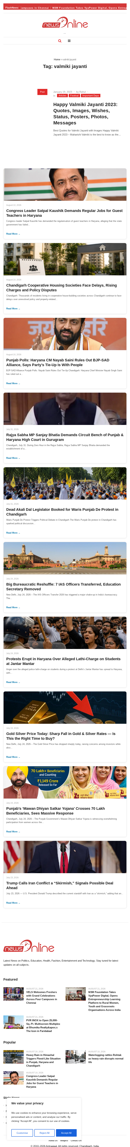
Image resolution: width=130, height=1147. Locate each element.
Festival (74, 95)
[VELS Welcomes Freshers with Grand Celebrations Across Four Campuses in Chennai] (13, 994)
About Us (53, 1140)
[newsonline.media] (65, 22)
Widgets (64, 1140)
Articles (62, 95)
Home (57, 59)
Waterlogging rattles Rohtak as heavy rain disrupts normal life (105, 1059)
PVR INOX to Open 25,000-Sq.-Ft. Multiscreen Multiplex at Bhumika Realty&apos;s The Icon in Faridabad (43, 1025)
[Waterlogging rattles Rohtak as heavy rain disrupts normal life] (76, 1057)
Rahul (82, 91)
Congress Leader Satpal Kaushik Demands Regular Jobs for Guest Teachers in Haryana (42, 1081)
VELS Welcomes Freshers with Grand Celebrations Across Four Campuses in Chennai (41, 997)
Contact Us (76, 1140)
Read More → (13, 234)
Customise (22, 1133)
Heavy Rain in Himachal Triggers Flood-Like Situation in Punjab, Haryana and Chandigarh (43, 1060)
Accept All (66, 1133)
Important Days (90, 95)
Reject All (44, 1133)
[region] (44, 1119)
